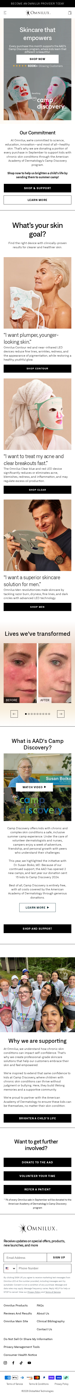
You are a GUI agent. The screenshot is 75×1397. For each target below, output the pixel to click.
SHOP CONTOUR (37, 368)
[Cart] (69, 12)
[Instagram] (5, 1362)
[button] (5, 13)
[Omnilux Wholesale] (37, 13)
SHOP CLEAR (37, 489)
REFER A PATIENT (37, 1189)
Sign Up (59, 1257)
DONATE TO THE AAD (37, 1162)
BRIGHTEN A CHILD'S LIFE (37, 1118)
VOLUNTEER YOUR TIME (37, 1176)
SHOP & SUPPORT (37, 188)
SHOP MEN (37, 606)
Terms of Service (53, 1292)
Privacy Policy (34, 1292)
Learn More (38, 199)
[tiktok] (21, 1362)
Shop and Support (37, 928)
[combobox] (10, 1268)
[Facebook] (13, 1362)
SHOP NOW (37, 59)
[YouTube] (29, 1362)
